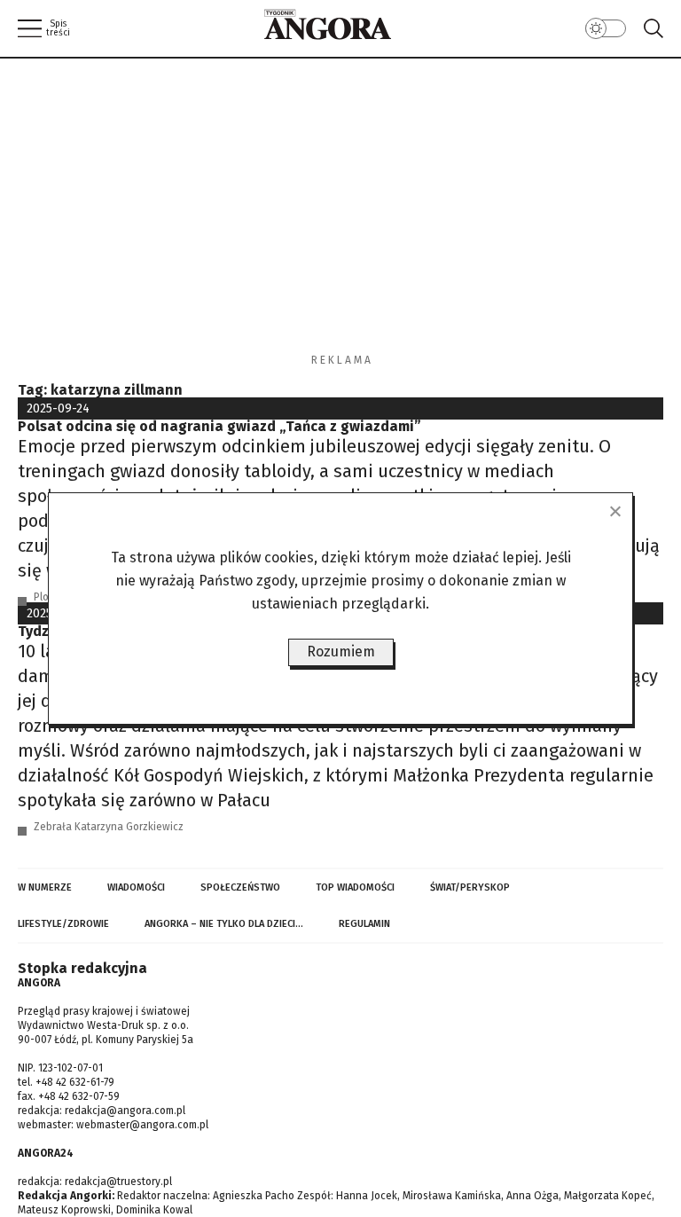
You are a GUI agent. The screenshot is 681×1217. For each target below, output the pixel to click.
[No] (614, 511)
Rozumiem (341, 651)
